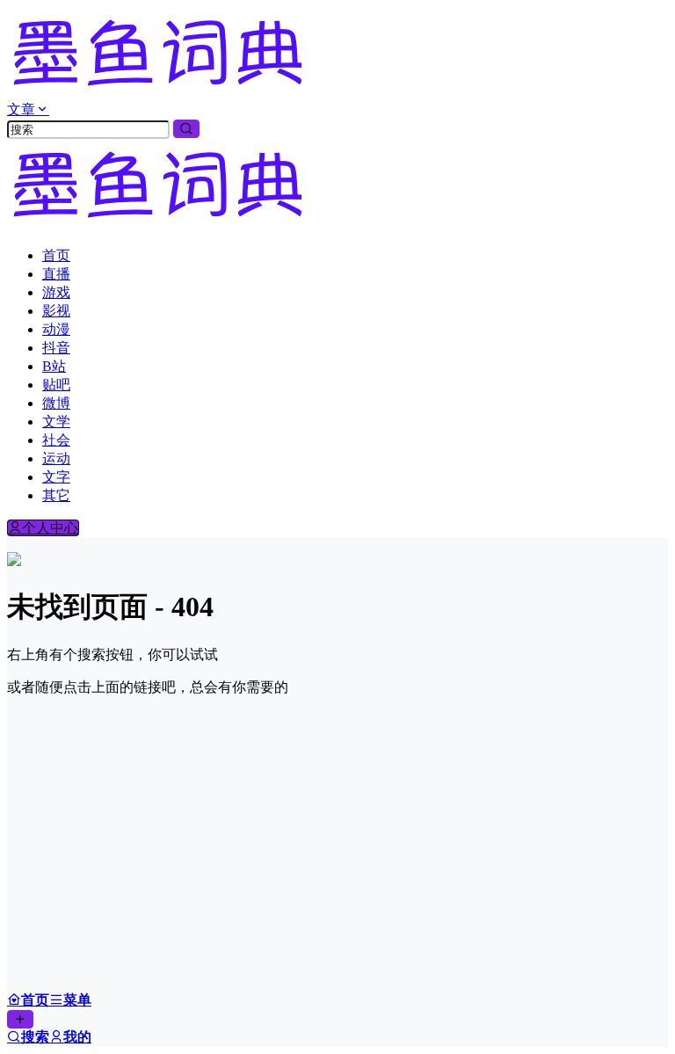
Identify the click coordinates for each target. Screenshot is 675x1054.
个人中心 (50, 527)
